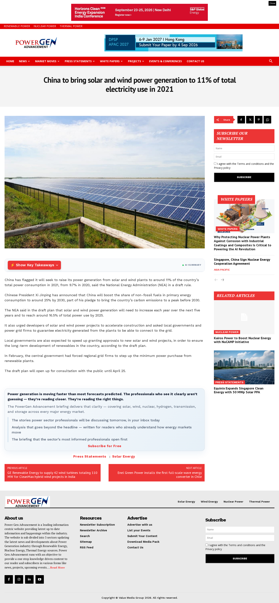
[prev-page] (216, 280)
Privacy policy (222, 168)
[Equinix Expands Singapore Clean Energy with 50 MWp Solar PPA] (244, 367)
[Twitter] (250, 119)
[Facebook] (241, 119)
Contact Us (195, 61)
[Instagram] (19, 579)
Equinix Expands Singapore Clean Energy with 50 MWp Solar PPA (238, 390)
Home (10, 61)
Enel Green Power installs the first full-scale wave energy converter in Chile (159, 474)
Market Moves (45, 61)
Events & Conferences (165, 61)
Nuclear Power (45, 26)
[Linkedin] (29, 579)
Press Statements (78, 61)
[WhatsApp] (267, 119)
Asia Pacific (222, 269)
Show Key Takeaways (35, 265)
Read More (57, 567)
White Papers (110, 61)
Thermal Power (71, 26)
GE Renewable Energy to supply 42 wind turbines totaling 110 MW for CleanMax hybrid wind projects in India (52, 474)
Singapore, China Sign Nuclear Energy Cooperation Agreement (242, 261)
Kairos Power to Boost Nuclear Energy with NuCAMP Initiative (242, 340)
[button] (270, 61)
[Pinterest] (258, 119)
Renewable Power (17, 26)
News (23, 61)
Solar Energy (123, 456)
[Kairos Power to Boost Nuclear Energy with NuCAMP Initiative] (244, 317)
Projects (134, 61)
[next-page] (222, 280)
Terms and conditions (250, 164)
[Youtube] (39, 579)
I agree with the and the (244, 166)
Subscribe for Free (104, 446)
